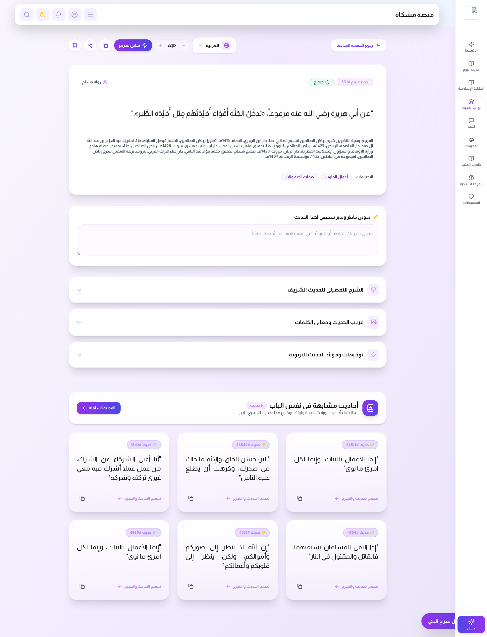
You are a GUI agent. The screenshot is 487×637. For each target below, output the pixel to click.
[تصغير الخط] (183, 45)
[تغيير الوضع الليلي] (42, 14)
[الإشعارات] (58, 14)
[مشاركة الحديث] (90, 45)
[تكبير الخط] (160, 45)
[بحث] (26, 14)
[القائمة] (90, 14)
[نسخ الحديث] (299, 498)
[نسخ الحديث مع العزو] (105, 45)
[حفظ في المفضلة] (75, 45)
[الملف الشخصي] (74, 14)
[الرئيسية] (471, 13)
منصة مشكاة (414, 14)
